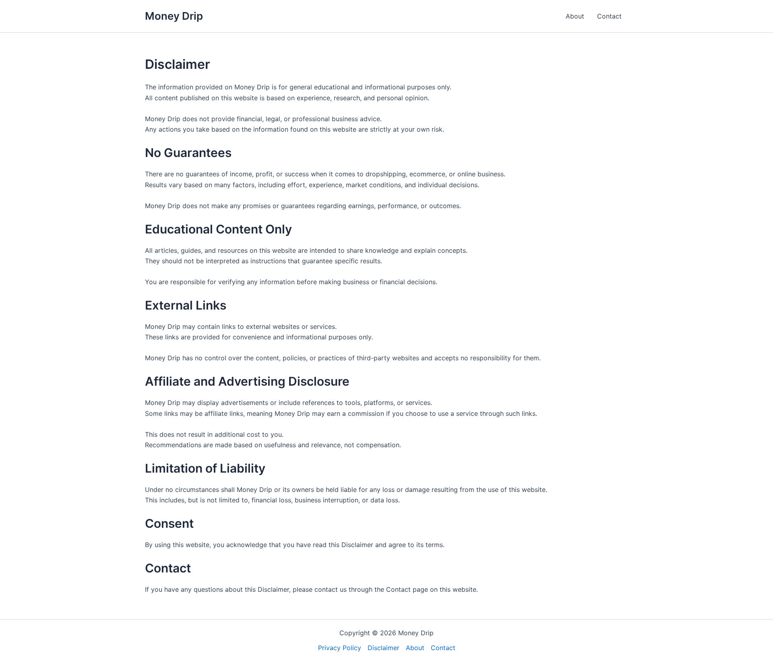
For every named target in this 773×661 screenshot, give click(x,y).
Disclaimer (383, 648)
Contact (609, 16)
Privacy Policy (339, 648)
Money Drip (174, 16)
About (575, 16)
